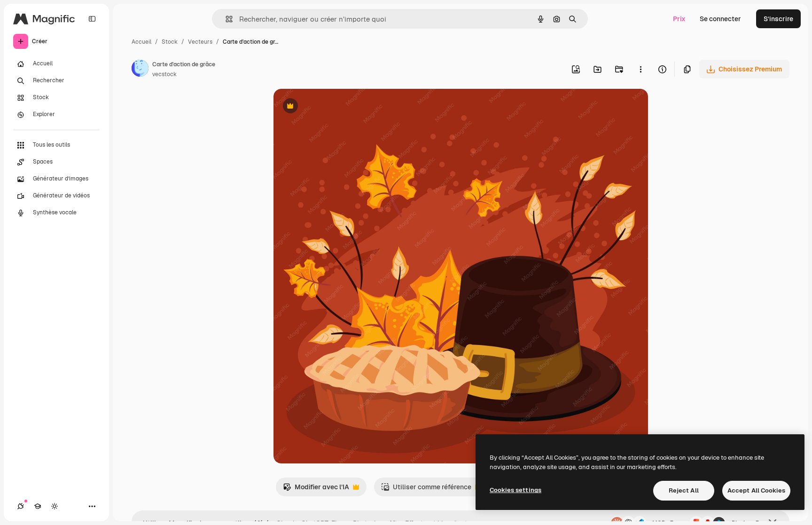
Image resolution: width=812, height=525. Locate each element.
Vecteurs (200, 42)
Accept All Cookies (756, 490)
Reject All (684, 490)
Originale (335, 106)
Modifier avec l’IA (316, 489)
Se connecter (720, 19)
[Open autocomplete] (225, 19)
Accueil (141, 42)
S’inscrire (778, 19)
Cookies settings (515, 490)
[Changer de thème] (54, 506)
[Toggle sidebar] (92, 18)
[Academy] (37, 506)
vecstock (164, 74)
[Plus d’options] (640, 69)
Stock (170, 42)
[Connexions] (20, 506)
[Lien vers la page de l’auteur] (140, 69)
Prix (679, 19)
